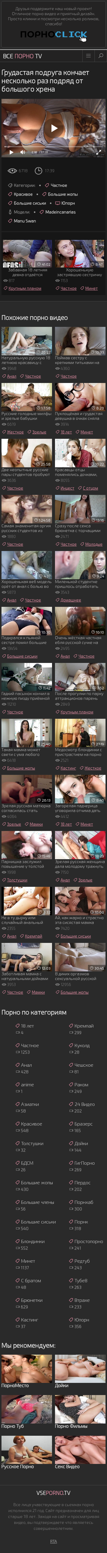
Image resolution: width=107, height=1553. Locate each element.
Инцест (67, 488)
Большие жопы (63, 194)
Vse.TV (53, 1492)
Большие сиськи (30, 202)
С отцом (90, 488)
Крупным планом (25, 288)
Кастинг (68, 768)
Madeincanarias (60, 211)
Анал (11, 376)
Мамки (36, 824)
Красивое (23, 194)
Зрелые (39, 432)
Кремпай (33, 936)
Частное (59, 185)
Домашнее (71, 600)
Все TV (22, 55)
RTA (53, 1541)
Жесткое (15, 432)
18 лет (66, 432)
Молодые (94, 544)
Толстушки (17, 880)
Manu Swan (25, 220)
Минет (91, 288)
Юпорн (68, 202)
